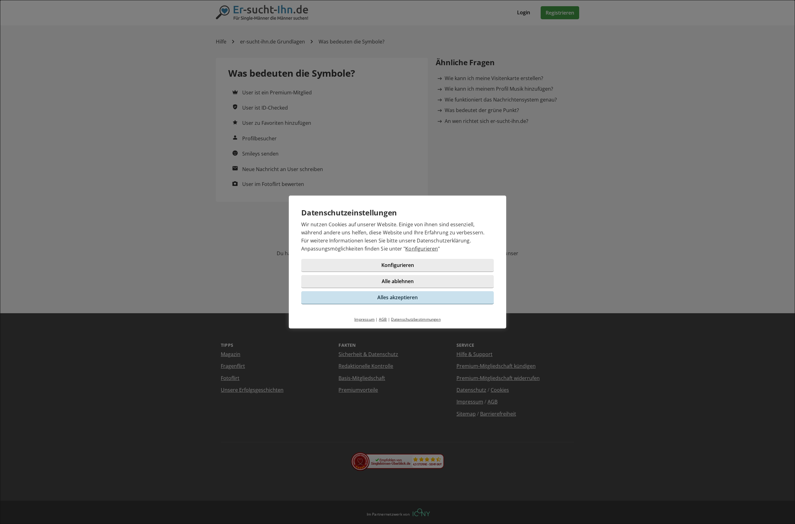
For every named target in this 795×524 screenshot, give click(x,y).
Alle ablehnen (398, 281)
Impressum (364, 319)
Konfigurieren (421, 248)
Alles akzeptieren (397, 297)
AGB (383, 319)
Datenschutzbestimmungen (416, 319)
